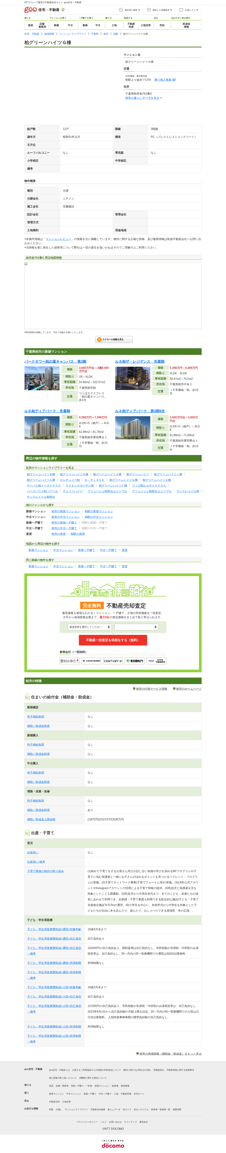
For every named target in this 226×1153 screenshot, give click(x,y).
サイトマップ (130, 1122)
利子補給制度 (35, 716)
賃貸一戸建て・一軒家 (81, 1086)
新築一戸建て (90, 1094)
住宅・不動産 (31, 33)
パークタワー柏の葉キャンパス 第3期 (55, 361)
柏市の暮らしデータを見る (142, 97)
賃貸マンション (102, 1086)
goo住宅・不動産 (33, 1069)
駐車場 (115, 1086)
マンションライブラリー (72, 33)
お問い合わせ (115, 1122)
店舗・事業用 (62, 1086)
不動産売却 (54, 1101)
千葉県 (95, 33)
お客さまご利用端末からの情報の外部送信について (96, 1070)
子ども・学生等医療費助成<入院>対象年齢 (54, 987)
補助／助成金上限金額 (41, 819)
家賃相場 (125, 1086)
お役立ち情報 (31, 1108)
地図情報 (177, 1109)
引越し (59, 1109)
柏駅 (115, 33)
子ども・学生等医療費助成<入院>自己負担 (54, 996)
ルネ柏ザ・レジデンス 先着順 (140, 361)
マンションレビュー (58, 239)
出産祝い (32, 852)
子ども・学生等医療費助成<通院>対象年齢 (54, 929)
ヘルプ (103, 1122)
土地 (116, 1094)
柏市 (105, 33)
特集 (51, 1109)
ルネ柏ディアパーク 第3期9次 (140, 411)
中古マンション (73, 1094)
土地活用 (66, 1101)
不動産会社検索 (97, 1109)
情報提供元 (158, 1070)
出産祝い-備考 (36, 861)
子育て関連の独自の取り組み (45, 871)
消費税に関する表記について (93, 1078)
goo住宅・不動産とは (59, 1070)
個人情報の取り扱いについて (63, 1078)
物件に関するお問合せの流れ (137, 1070)
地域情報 (49, 33)
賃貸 (51, 1086)
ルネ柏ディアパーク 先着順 (47, 411)
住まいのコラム (141, 1109)
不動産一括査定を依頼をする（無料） (113, 640)
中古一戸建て (105, 1094)
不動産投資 (126, 1094)
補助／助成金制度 (38, 725)
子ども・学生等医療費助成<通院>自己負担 (54, 938)
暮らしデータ (114, 1109)
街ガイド (127, 1109)
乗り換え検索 (162, 79)
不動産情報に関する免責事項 (180, 1070)
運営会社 (143, 1122)
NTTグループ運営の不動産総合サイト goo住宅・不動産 (52, 2)
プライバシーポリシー (87, 1122)
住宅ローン (139, 1094)
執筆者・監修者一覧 (160, 1109)
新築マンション (56, 1094)
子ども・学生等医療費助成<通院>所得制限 (54, 962)
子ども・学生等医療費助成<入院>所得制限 (54, 1026)
